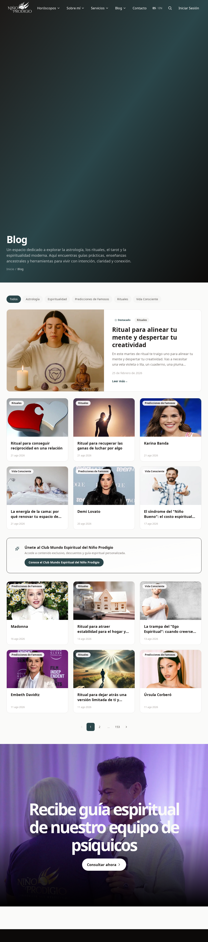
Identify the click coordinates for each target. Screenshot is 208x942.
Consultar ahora (101, 864)
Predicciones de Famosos (92, 299)
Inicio (10, 269)
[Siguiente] (126, 727)
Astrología (33, 299)
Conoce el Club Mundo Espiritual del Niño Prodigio (64, 562)
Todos (14, 299)
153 (117, 727)
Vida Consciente (147, 299)
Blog (118, 8)
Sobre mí (73, 8)
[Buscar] (170, 8)
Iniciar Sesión (189, 8)
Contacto (140, 8)
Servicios (98, 8)
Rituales (122, 299)
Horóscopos (46, 8)
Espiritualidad (57, 299)
